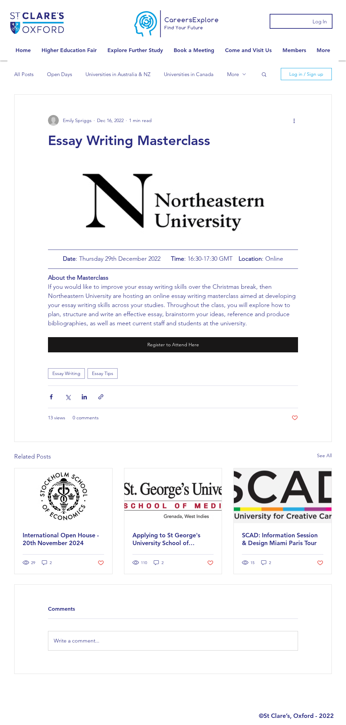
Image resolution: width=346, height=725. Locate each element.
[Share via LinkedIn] (84, 397)
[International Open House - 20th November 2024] (63, 495)
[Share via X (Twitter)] (68, 397)
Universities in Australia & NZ (117, 74)
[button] (69, 50)
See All (324, 455)
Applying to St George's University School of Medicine (166, 539)
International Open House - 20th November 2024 (61, 539)
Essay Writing (66, 373)
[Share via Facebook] (51, 397)
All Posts (23, 74)
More (233, 74)
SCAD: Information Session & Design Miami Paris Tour (280, 539)
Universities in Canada (189, 74)
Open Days (59, 74)
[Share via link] (101, 397)
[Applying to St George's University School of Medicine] (173, 495)
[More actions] (294, 120)
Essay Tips (102, 373)
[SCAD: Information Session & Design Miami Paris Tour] (282, 495)
